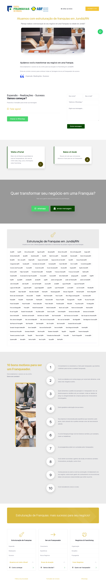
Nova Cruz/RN (59, 295)
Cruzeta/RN (29, 268)
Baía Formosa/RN (53, 256)
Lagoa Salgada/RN (39, 288)
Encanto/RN (64, 268)
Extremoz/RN (13, 272)
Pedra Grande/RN (14, 303)
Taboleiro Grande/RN (53, 331)
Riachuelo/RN (89, 307)
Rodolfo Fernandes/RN (27, 311)
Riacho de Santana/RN (77, 307)
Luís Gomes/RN (80, 288)
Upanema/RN (13, 339)
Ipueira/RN (83, 276)
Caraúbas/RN (26, 264)
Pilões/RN (69, 303)
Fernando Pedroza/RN (37, 272)
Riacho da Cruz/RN (63, 307)
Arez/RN (44, 256)
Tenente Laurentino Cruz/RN (17, 335)
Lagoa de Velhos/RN (15, 288)
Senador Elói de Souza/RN (74, 323)
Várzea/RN (22, 339)
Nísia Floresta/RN (48, 295)
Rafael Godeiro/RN (51, 307)
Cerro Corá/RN (73, 264)
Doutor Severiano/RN (52, 268)
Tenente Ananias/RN (83, 331)
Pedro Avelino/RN (37, 303)
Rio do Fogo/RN (14, 311)
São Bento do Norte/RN (28, 315)
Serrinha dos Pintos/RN (16, 331)
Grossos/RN (43, 276)
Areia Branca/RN (35, 256)
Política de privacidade (21, 579)
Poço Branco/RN (79, 303)
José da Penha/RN (36, 284)
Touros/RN (66, 335)
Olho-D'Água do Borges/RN (72, 295)
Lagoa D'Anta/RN (66, 284)
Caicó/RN (70, 260)
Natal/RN (38, 295)
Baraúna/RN (64, 256)
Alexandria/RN (51, 252)
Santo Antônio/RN (14, 315)
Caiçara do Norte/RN (43, 260)
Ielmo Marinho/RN (63, 276)
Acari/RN (12, 252)
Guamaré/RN (52, 276)
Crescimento (44, 546)
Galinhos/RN (85, 272)
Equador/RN (73, 268)
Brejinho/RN (31, 260)
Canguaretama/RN (14, 264)
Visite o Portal (17, 152)
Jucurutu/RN (48, 284)
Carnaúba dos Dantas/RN (38, 264)
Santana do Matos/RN (74, 311)
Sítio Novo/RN (41, 331)
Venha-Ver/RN (32, 339)
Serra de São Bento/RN (45, 327)
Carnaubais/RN (52, 264)
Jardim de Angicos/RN (56, 280)
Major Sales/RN (22, 291)
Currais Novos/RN (39, 268)
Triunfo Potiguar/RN (77, 335)
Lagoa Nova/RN (27, 288)
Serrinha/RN (85, 327)
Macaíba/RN (90, 288)
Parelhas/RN (39, 299)
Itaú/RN (12, 280)
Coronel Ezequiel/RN (86, 264)
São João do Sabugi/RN (16, 319)
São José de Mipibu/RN (31, 319)
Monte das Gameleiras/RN (16, 295)
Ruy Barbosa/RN (40, 311)
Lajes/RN (49, 288)
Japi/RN (45, 280)
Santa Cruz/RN (50, 311)
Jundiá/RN (56, 284)
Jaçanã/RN (19, 280)
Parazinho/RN (29, 299)
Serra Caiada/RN (32, 327)
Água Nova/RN (40, 252)
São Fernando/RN (56, 315)
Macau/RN (12, 291)
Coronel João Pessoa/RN (16, 268)
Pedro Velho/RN (49, 303)
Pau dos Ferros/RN (89, 299)
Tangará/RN (72, 331)
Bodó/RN (12, 260)
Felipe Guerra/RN (24, 272)
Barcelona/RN (73, 256)
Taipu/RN (64, 331)
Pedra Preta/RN (26, 303)
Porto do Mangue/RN (15, 307)
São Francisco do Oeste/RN (71, 315)
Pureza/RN (26, 307)
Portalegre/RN (90, 303)
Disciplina (74, 551)
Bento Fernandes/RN (85, 256)
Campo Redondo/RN (81, 260)
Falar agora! (15, 109)
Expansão (11, 546)
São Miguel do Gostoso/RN (90, 319)
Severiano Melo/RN (29, 331)
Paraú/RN (20, 299)
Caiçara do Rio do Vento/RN (58, 260)
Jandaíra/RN (28, 280)
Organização (75, 546)
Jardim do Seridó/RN (85, 280)
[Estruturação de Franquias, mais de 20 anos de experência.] (27, 9)
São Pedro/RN (29, 323)
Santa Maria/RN (61, 311)
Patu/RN (80, 299)
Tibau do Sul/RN (39, 335)
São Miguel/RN (76, 319)
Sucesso (11, 555)
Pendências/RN (60, 303)
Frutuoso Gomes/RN (74, 272)
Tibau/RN (30, 335)
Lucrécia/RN (70, 288)
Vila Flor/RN (60, 339)
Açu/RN (19, 252)
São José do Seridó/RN (63, 319)
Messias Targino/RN (68, 291)
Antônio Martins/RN (15, 256)
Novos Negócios (45, 555)
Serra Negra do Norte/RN (72, 327)
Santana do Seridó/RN (88, 311)
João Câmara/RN (14, 284)
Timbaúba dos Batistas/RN (53, 335)
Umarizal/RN (88, 335)
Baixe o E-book (70, 152)
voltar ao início (67, 9)
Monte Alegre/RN (91, 291)
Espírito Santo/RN (83, 268)
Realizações (12, 551)
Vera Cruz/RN (42, 339)
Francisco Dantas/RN (60, 272)
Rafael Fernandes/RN (37, 307)
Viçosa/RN (51, 339)
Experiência (43, 551)
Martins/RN (44, 291)
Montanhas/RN (80, 291)
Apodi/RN (25, 256)
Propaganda (75, 555)
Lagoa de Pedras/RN (79, 284)
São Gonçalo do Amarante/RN (88, 315)
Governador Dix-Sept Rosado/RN (28, 276)
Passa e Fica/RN (60, 299)
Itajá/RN (91, 276)
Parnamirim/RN (49, 299)
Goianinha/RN (13, 276)
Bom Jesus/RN (21, 260)
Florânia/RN (49, 272)
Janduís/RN (37, 280)
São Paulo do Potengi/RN (16, 323)
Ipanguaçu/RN (74, 276)
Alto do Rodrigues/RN (75, 252)
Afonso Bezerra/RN (29, 252)
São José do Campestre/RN (47, 319)
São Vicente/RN (61, 323)
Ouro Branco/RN (87, 295)
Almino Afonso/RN (62, 252)
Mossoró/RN (30, 295)
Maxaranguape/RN (55, 291)
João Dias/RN (25, 284)
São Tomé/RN (50, 323)
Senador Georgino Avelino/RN (17, 327)
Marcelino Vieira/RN (34, 291)
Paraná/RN (12, 299)
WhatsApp (84, 579)
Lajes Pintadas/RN (59, 288)
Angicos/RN (87, 252)
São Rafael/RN (39, 323)
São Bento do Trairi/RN (43, 315)
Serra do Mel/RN (58, 327)
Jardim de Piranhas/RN (71, 280)
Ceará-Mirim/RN (63, 264)
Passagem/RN (70, 299)
